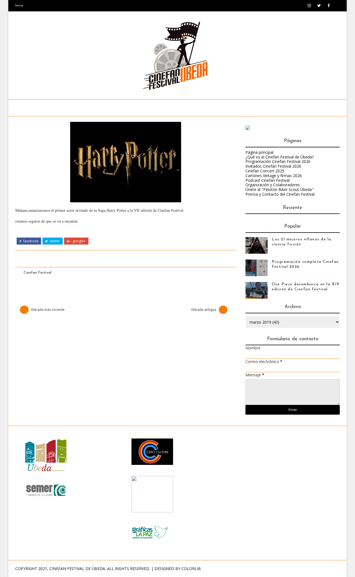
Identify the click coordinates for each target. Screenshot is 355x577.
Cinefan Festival (37, 273)
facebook (30, 241)
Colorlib (191, 568)
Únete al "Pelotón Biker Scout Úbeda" (279, 189)
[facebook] (328, 5)
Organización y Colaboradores (272, 184)
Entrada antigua (203, 309)
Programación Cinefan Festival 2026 (277, 161)
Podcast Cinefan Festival (267, 180)
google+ (79, 241)
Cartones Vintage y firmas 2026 (273, 175)
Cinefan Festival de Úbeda (77, 568)
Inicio (19, 5)
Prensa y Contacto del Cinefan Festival (280, 194)
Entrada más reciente (48, 309)
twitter (54, 241)
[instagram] (309, 5)
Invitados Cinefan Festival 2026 (273, 166)
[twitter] (319, 5)
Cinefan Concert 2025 (264, 170)
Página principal (259, 152)
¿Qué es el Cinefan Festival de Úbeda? (279, 157)
